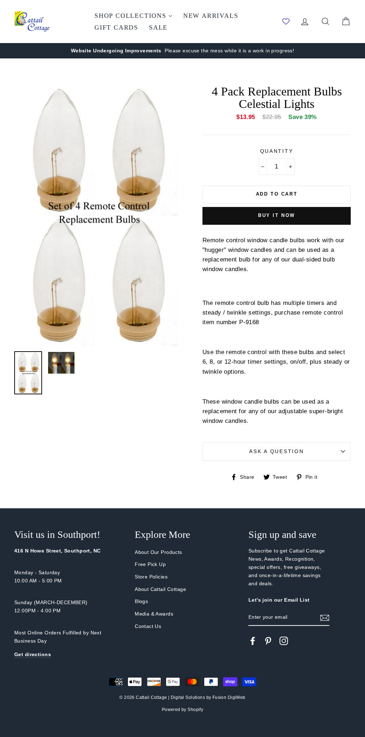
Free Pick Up (150, 564)
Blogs (141, 601)
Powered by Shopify (183, 709)
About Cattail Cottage (160, 589)
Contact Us (148, 626)
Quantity (276, 151)
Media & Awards (154, 614)
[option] (182, 51)
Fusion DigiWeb (229, 697)
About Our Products (158, 552)
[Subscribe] (324, 617)
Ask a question (276, 451)
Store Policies (151, 577)
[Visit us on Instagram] (283, 641)
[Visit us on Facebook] (252, 641)
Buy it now (276, 215)
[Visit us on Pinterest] (268, 641)
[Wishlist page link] (285, 21)
